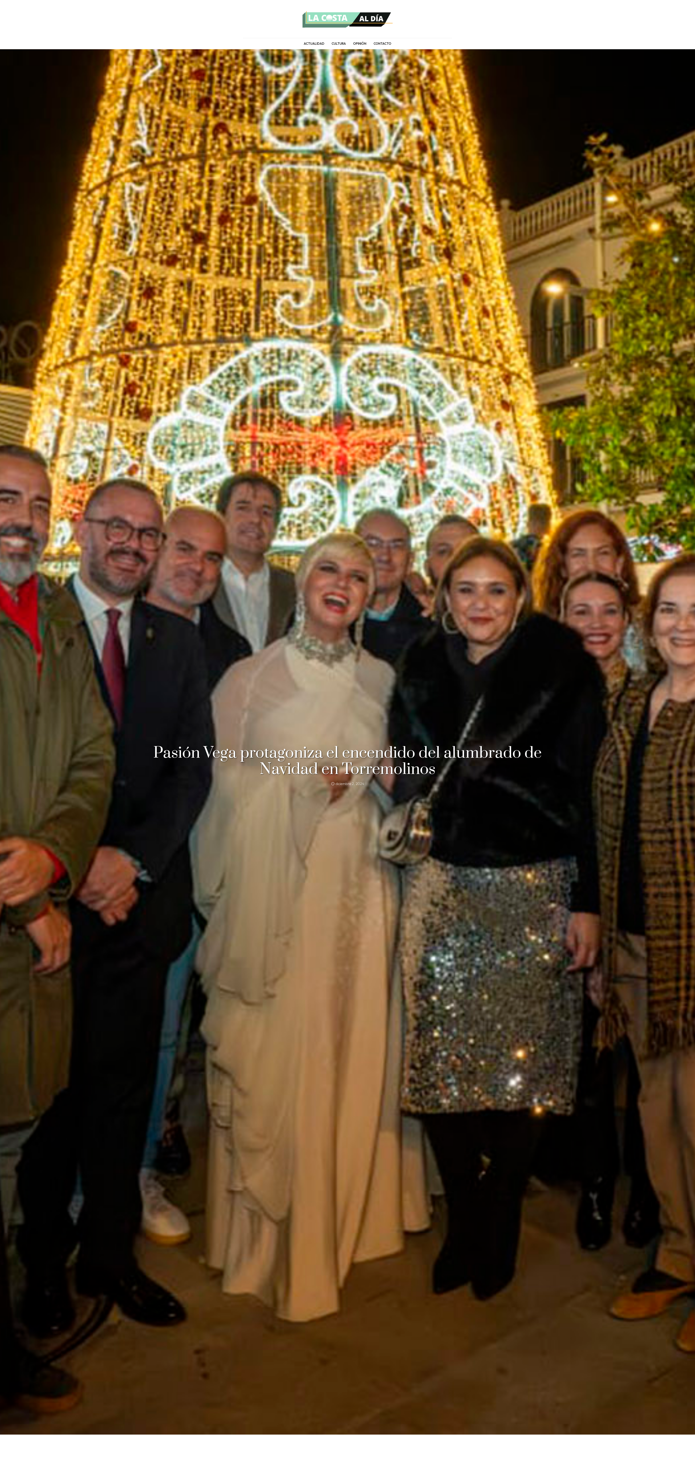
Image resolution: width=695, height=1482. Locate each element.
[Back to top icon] (677, 1474)
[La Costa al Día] (347, 19)
